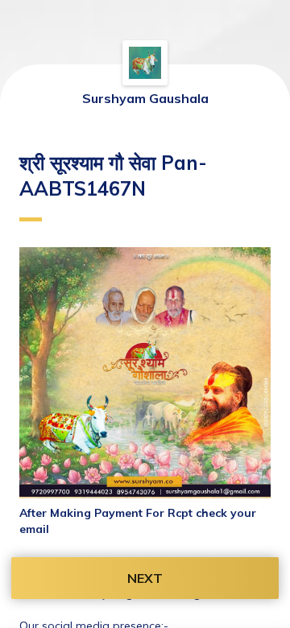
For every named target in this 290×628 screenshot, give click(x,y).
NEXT (145, 578)
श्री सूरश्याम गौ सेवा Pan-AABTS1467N (113, 175)
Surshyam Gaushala (145, 98)
